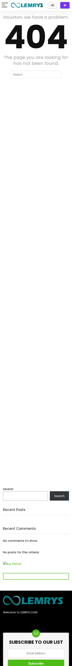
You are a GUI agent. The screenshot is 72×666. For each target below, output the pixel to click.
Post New (65, 5)
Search (8, 489)
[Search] (40, 5)
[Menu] (5, 5)
